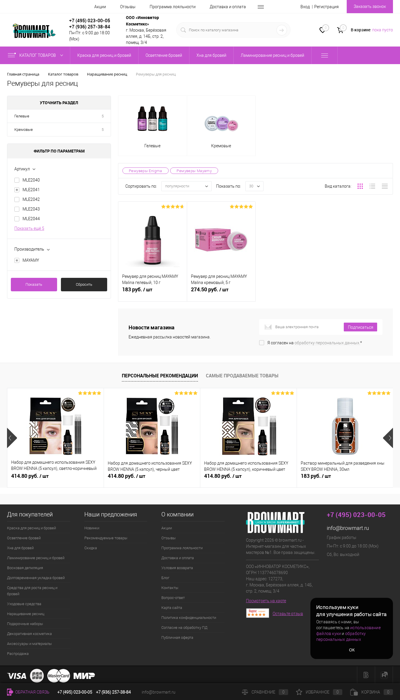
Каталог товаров (38, 55)
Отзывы (128, 6)
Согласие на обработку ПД (184, 627)
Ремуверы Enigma (145, 171)
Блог (165, 578)
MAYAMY (31, 260)
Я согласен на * (314, 342)
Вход (305, 6)
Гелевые (21, 116)
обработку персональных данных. (327, 342)
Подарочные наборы (25, 624)
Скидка (90, 548)
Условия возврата (177, 568)
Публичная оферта (177, 637)
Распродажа (18, 653)
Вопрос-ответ (173, 597)
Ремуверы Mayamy (194, 171)
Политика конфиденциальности (188, 617)
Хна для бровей (20, 548)
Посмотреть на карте (266, 600)
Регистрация (326, 6)
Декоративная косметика (29, 633)
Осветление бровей (24, 538)
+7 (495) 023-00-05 (89, 20)
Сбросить (84, 284)
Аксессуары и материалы (29, 643)
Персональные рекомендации (160, 375)
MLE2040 (31, 180)
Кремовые (23, 129)
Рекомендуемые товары (105, 538)
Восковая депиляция (25, 568)
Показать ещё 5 (29, 228)
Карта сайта (171, 607)
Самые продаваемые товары (242, 375)
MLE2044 (31, 218)
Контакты (169, 588)
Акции (100, 6)
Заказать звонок (370, 6)
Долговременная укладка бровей (36, 578)
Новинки (91, 528)
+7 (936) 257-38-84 (113, 692)
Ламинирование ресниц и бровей (35, 558)
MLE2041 (31, 189)
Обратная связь (31, 692)
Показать (33, 284)
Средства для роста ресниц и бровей (32, 591)
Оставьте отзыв (288, 613)
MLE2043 (31, 209)
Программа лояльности (173, 6)
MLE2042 (31, 199)
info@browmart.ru (348, 528)
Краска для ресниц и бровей (31, 528)
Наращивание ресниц (25, 614)
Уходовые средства (24, 604)
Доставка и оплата (228, 6)
